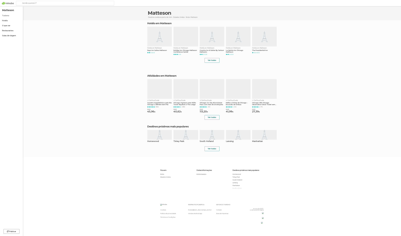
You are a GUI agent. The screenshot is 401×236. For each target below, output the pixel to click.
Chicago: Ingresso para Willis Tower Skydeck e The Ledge (184, 103)
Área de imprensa (222, 213)
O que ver (6, 26)
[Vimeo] (258, 205)
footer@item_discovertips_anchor (200, 210)
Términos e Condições (167, 217)
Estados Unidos (165, 177)
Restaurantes (7, 31)
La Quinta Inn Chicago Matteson (234, 51)
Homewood (153, 141)
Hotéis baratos (201, 174)
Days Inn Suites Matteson (157, 50)
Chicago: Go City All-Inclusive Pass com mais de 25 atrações (211, 103)
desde (148, 109)
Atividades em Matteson (161, 76)
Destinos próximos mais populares (167, 126)
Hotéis (5, 21)
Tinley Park (178, 141)
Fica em (163, 170)
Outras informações (204, 170)
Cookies (163, 210)
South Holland (207, 141)
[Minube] (8, 3)
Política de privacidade (168, 213)
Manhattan (257, 141)
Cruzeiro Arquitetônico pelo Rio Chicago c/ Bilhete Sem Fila (159, 103)
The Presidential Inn (260, 50)
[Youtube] (262, 205)
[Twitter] (255, 205)
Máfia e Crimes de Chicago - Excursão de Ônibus (236, 103)
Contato (219, 210)
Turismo (5, 16)
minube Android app (195, 213)
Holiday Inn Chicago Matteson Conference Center (185, 51)
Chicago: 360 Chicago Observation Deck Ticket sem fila (263, 103)
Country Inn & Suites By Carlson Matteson (212, 51)
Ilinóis (162, 174)
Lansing (230, 141)
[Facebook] (251, 205)
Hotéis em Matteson (159, 23)
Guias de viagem (9, 36)
